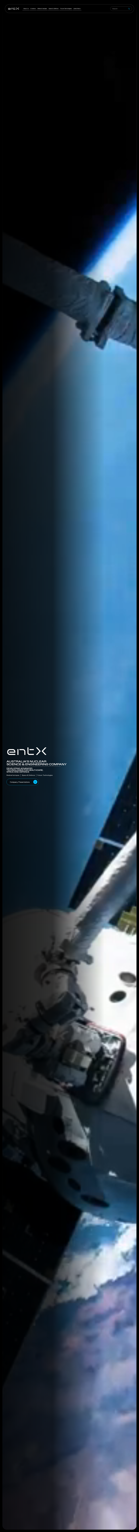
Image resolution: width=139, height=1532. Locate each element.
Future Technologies (45, 775)
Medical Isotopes (13, 775)
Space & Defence (28, 775)
